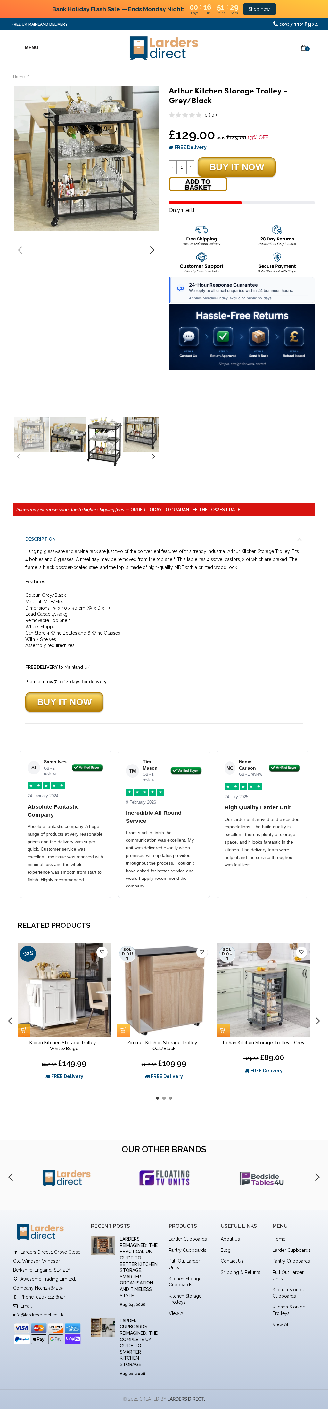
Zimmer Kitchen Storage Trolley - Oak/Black (164, 1045)
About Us (230, 1239)
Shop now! (260, 9)
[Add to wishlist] (102, 952)
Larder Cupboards (188, 1239)
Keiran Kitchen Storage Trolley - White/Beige (64, 1045)
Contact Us (232, 1261)
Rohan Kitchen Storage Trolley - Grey (264, 1042)
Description (40, 539)
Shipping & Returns (240, 1272)
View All (177, 1313)
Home (19, 76)
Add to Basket (198, 184)
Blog (226, 1250)
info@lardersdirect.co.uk (38, 1314)
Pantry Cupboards (187, 1250)
